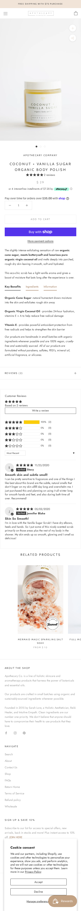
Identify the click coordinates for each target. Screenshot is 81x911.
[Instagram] (15, 732)
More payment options (40, 241)
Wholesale (11, 806)
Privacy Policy (33, 872)
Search (9, 754)
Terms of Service (14, 793)
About (8, 761)
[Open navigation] (5, 13)
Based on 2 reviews (16, 405)
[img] (25, 465)
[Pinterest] (24, 732)
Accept (38, 882)
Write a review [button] (40, 410)
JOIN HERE (15, 837)
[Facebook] (6, 732)
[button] (35, 175)
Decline (38, 892)
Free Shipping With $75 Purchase (40, 4)
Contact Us (11, 767)
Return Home (12, 787)
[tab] (13, 287)
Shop (8, 774)
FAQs (8, 780)
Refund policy (13, 800)
